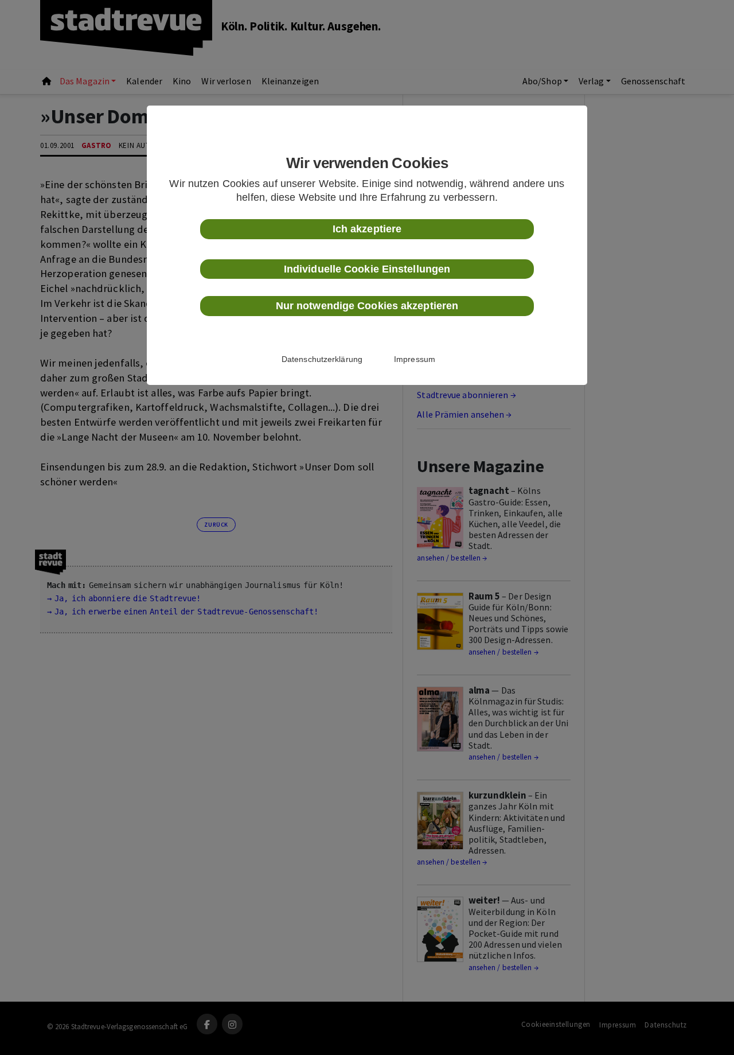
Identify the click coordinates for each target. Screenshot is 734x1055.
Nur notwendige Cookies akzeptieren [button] (367, 306)
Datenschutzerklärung (322, 359)
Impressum (414, 359)
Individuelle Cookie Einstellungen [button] (367, 269)
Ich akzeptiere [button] (367, 229)
